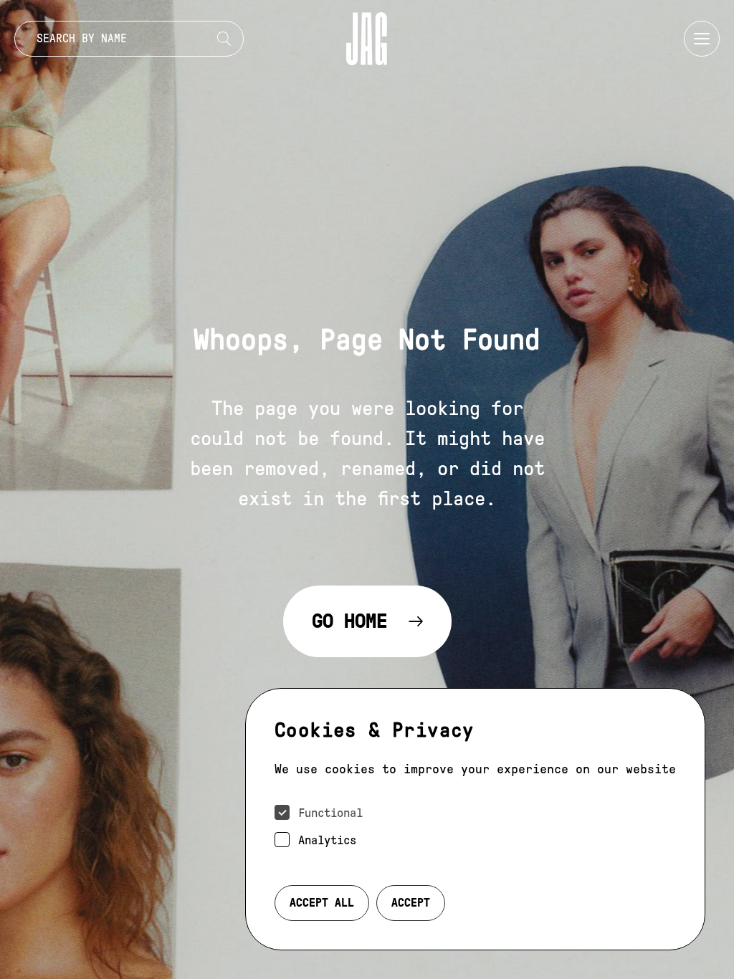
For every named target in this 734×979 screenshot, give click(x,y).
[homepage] (367, 38)
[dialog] (475, 819)
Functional (330, 813)
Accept (410, 903)
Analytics (327, 840)
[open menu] (702, 39)
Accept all (322, 903)
